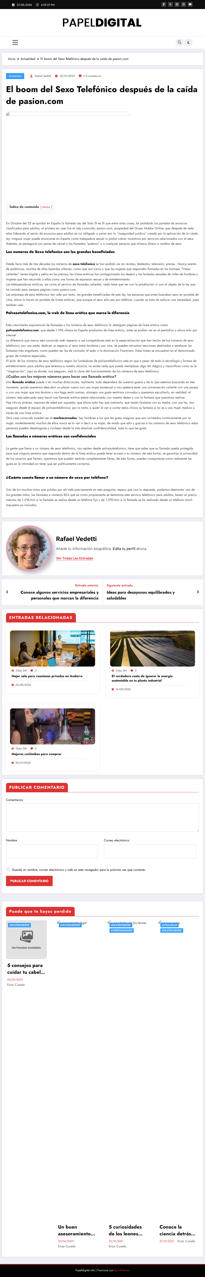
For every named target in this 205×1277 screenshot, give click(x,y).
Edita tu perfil (124, 549)
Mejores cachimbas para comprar (36, 754)
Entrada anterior (86, 585)
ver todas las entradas (74, 558)
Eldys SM (21, 671)
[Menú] (15, 42)
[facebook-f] (163, 4)
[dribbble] (177, 4)
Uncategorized (20, 925)
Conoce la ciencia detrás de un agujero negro (125, 1230)
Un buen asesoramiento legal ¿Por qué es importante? (24, 1230)
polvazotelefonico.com (22, 330)
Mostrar (46, 207)
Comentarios (14, 800)
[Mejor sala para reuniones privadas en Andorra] (52, 648)
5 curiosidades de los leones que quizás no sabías (74, 1230)
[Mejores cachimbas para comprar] (52, 726)
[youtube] (190, 4)
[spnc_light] (189, 42)
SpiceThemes (122, 1270)
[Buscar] (180, 42)
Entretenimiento (71, 930)
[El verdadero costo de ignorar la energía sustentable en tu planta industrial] (152, 648)
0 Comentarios (92, 76)
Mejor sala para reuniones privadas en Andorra (47, 676)
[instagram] (183, 4)
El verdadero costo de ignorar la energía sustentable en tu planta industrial (142, 678)
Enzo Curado (16, 1246)
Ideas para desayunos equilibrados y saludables (141, 595)
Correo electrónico (116, 840)
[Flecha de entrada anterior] (7, 592)
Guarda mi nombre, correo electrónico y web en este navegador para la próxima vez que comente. (79, 869)
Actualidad (15, 76)
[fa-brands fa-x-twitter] (170, 4)
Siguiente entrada (120, 585)
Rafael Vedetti (43, 76)
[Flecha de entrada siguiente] (198, 592)
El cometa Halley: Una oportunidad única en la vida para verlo (177, 1230)
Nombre (11, 840)
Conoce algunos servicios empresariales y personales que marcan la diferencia (59, 595)
